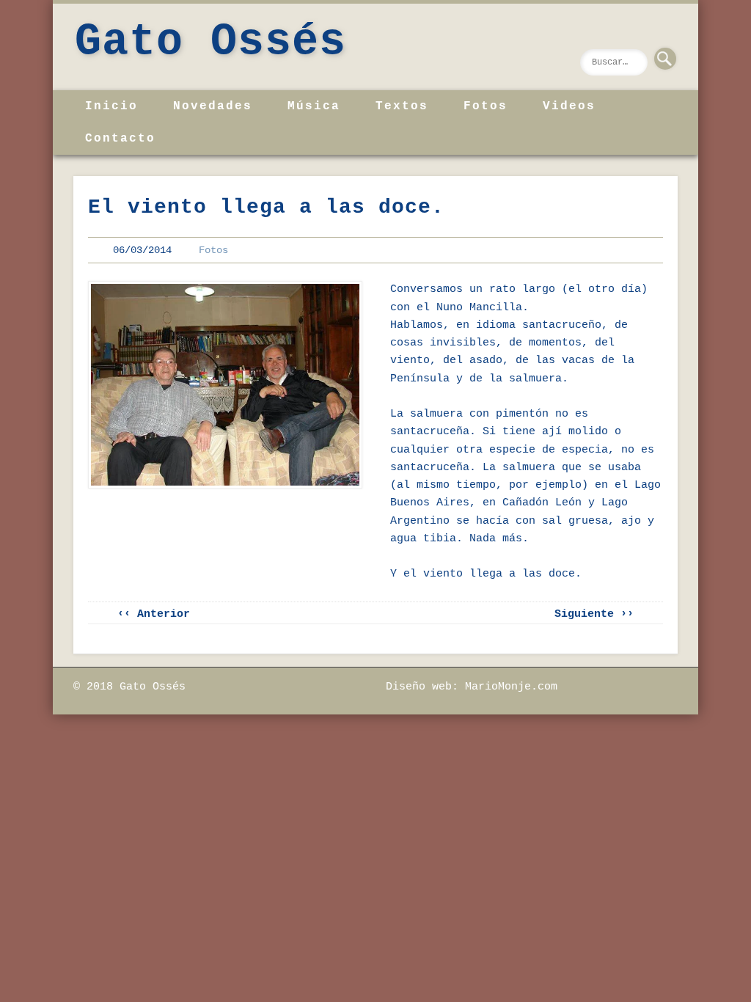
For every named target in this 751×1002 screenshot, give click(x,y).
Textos (402, 106)
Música (313, 106)
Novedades (212, 106)
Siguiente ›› (594, 614)
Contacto (120, 138)
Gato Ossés (210, 42)
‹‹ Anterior (153, 614)
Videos (569, 106)
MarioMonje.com (511, 687)
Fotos (486, 106)
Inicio (111, 106)
